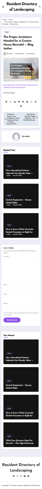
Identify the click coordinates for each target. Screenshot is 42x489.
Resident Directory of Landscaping (22, 6)
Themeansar (36, 485)
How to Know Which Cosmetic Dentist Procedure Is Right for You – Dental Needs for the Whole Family (19, 417)
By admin (10, 54)
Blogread (27, 485)
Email (5, 294)
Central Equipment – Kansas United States (18, 201)
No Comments (30, 54)
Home (6, 32)
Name (5, 284)
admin (27, 136)
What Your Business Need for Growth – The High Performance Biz (21, 443)
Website (5, 303)
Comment (6, 256)
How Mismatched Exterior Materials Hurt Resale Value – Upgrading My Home (19, 173)
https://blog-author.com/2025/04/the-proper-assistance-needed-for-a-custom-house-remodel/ (20, 86)
